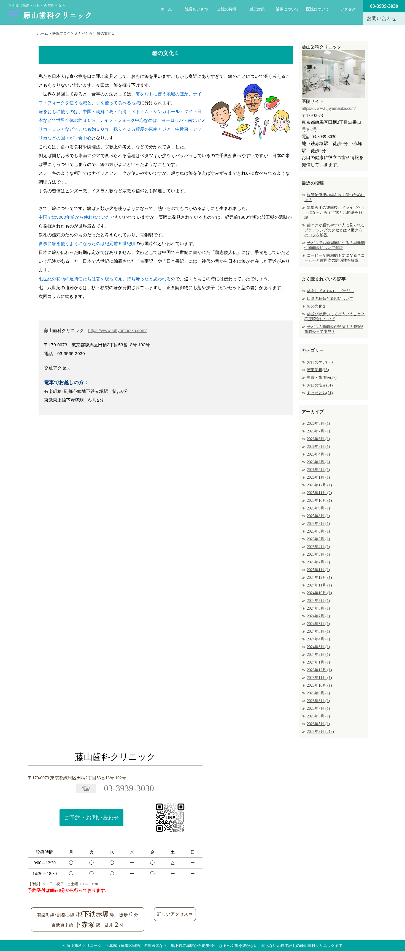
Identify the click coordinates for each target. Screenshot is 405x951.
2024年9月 (318, 601)
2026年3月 (318, 462)
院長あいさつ (196, 9)
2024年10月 (319, 593)
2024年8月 (318, 608)
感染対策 (257, 9)
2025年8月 (318, 516)
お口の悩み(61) (320, 385)
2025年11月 (319, 493)
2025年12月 (319, 485)
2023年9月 (318, 693)
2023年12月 (319, 670)
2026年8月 (318, 423)
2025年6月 (318, 531)
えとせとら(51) (320, 393)
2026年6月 (318, 439)
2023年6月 (318, 716)
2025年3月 (318, 554)
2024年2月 (318, 655)
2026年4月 (318, 454)
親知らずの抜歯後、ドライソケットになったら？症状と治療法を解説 (334, 212)
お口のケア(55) (320, 362)
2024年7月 (318, 616)
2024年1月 (318, 662)
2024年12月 (319, 577)
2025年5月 (318, 539)
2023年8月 (318, 701)
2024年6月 (318, 624)
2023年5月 (318, 724)
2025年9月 (318, 508)
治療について (287, 9)
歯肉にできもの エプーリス (330, 291)
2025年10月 (319, 500)
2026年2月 (318, 470)
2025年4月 (318, 547)
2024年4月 (318, 639)
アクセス (348, 9)
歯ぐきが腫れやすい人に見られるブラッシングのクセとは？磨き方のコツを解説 (334, 230)
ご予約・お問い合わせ (91, 818)
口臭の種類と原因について (330, 299)
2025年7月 (318, 524)
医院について (317, 9)
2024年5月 (318, 631)
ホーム (166, 9)
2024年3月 (318, 647)
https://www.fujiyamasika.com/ (117, 330)
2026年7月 (318, 431)
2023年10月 (319, 685)
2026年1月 (318, 477)
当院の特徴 (226, 9)
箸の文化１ (316, 306)
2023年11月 (319, 678)
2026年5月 (318, 447)
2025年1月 (318, 570)
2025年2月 (318, 562)
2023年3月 (320, 732)
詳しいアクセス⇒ (175, 914)
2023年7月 (318, 708)
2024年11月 (319, 585)
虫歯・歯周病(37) (322, 378)
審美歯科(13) (318, 370)
